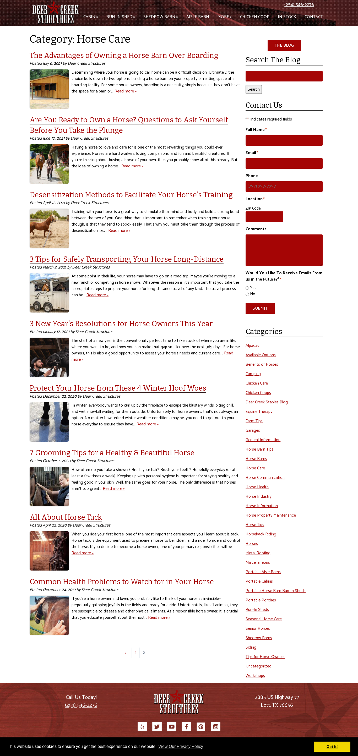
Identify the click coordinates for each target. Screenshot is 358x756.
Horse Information (262, 506)
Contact (314, 16)
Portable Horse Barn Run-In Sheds (276, 590)
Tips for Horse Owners (265, 656)
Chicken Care (257, 383)
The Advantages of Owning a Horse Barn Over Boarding (124, 55)
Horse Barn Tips (259, 449)
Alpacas (252, 345)
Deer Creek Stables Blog (267, 402)
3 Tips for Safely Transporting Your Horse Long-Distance (127, 259)
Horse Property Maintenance (271, 515)
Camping (253, 373)
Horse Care (255, 468)
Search (254, 89)
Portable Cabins (259, 581)
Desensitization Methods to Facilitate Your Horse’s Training (131, 194)
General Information (263, 439)
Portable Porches (261, 600)
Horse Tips (255, 524)
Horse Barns (256, 458)
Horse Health (257, 487)
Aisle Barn (197, 16)
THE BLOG (284, 45)
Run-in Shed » (120, 16)
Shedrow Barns (259, 638)
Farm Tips (254, 421)
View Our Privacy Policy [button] (180, 746)
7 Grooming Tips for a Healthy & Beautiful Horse (112, 452)
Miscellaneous (258, 562)
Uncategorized (259, 666)
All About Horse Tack (66, 517)
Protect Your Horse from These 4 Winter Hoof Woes (118, 388)
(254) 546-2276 (299, 5)
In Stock (287, 16)
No (252, 294)
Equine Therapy (259, 411)
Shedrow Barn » (160, 16)
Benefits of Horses (262, 364)
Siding (251, 647)
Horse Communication (265, 477)
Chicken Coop (254, 16)
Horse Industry (259, 496)
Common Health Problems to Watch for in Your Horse (122, 581)
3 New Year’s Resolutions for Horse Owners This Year (121, 323)
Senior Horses (258, 628)
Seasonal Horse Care (264, 619)
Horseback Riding (261, 534)
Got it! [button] (332, 746)
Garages (253, 430)
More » (225, 16)
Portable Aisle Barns (263, 572)
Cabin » (90, 16)
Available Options (261, 355)
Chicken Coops (258, 392)
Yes (253, 288)
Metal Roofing (258, 553)
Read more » (126, 91)
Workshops (255, 675)
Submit (260, 308)
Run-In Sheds (257, 609)
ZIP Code (253, 208)
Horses (252, 543)
